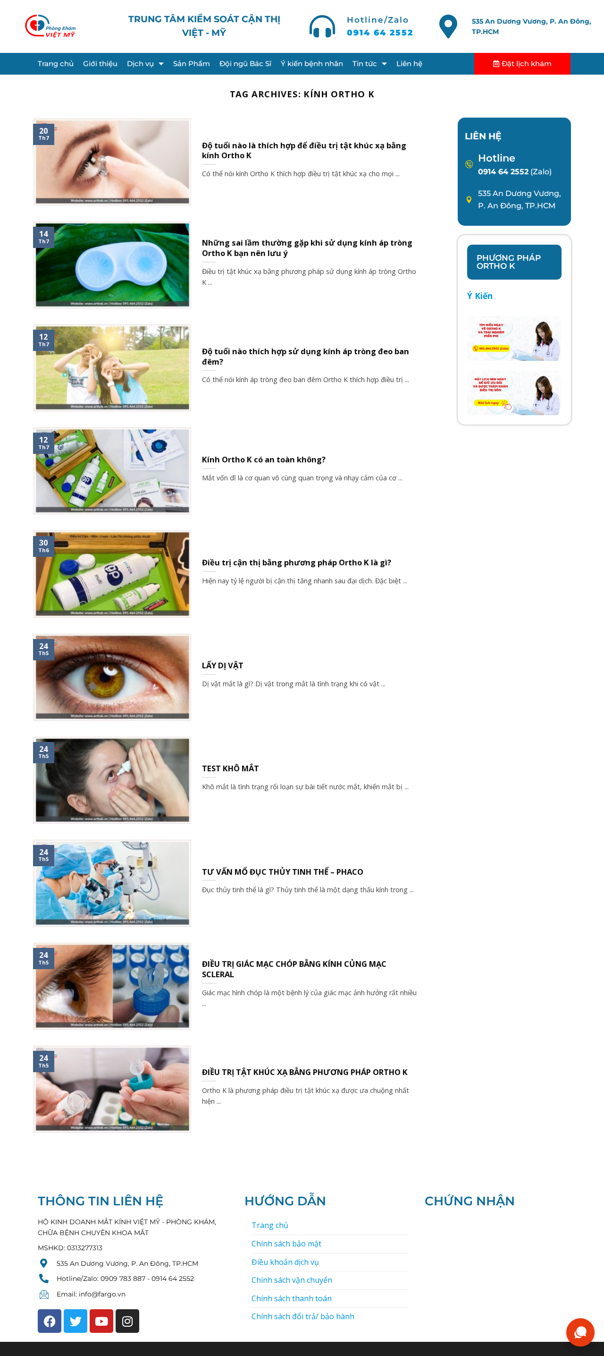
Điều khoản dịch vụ (285, 1262)
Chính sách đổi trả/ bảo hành (303, 1316)
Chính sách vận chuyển (292, 1280)
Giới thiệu (100, 63)
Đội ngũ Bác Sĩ (245, 63)
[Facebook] (49, 1321)
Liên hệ (409, 63)
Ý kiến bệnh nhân (312, 63)
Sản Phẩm (191, 63)
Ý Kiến (480, 295)
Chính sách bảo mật (286, 1243)
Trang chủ (56, 63)
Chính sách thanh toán (292, 1298)
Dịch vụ (140, 63)
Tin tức (364, 63)
